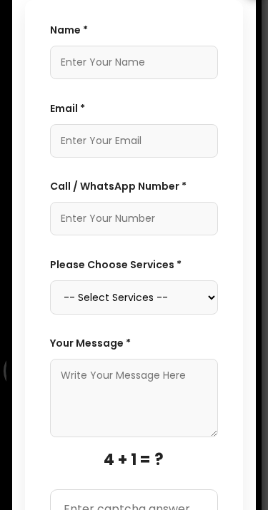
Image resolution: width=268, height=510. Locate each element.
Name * (69, 30)
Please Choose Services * (116, 265)
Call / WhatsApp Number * (118, 186)
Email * (67, 108)
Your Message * (90, 343)
